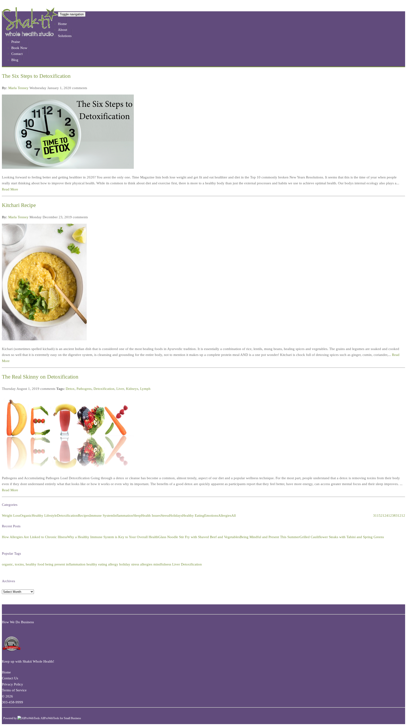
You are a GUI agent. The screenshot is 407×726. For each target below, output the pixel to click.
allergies (146, 564)
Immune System (101, 515)
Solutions (65, 36)
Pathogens (84, 389)
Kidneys (132, 389)
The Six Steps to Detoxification (36, 76)
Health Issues (151, 515)
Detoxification (104, 389)
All (233, 515)
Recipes (84, 515)
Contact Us (10, 678)
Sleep (137, 515)
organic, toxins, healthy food (23, 564)
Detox (70, 389)
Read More (10, 189)
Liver (120, 389)
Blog (14, 60)
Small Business (72, 718)
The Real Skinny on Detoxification (40, 377)
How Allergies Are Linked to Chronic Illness (34, 537)
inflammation (75, 564)
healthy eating (96, 564)
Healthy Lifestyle (44, 515)
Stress (165, 515)
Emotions (211, 515)
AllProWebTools (50, 718)
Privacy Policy (12, 684)
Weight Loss (11, 515)
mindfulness (162, 564)
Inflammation (123, 515)
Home (6, 672)
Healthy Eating (193, 515)
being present (55, 564)
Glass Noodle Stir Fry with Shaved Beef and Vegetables (199, 537)
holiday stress (129, 564)
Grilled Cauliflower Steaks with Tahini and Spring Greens (342, 537)
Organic (26, 515)
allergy (113, 564)
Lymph (145, 389)
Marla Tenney (18, 88)
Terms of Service (14, 690)
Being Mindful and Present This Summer (270, 537)
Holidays (175, 515)
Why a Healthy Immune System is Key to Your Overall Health (112, 537)
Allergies (224, 515)
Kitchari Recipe (19, 205)
